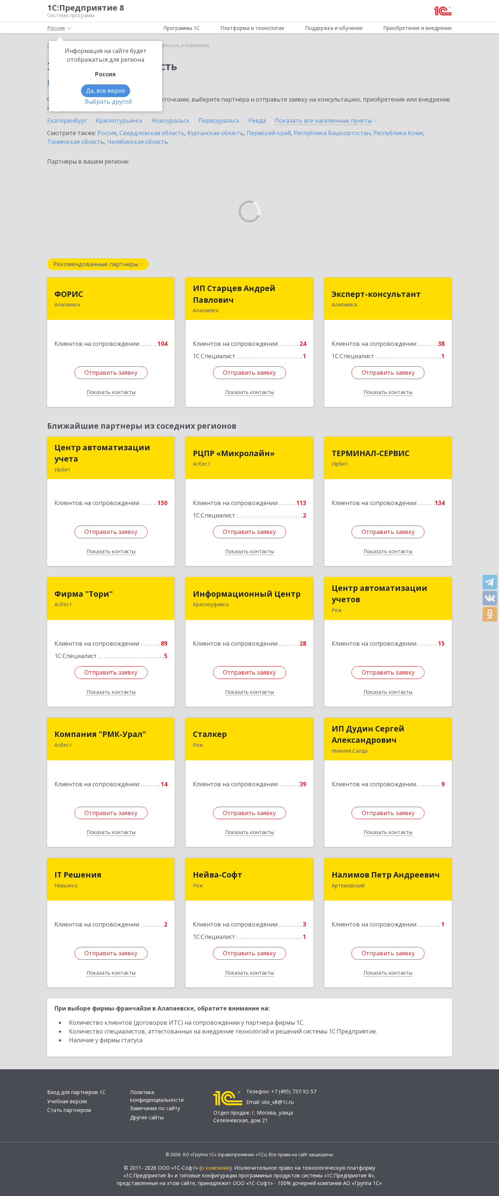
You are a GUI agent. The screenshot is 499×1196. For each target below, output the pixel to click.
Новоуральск (171, 120)
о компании (215, 1167)
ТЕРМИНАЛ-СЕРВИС (371, 453)
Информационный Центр (247, 594)
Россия (107, 133)
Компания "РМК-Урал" (100, 734)
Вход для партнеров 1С (76, 1092)
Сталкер (210, 734)
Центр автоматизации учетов (379, 594)
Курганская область (215, 133)
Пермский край (269, 133)
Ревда (257, 120)
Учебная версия (67, 1101)
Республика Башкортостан (332, 133)
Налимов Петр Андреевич (386, 875)
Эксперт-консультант (376, 294)
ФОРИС (68, 294)
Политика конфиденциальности (157, 1096)
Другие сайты (147, 1117)
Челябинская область (137, 142)
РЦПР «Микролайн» (234, 453)
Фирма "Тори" (83, 594)
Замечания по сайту (155, 1108)
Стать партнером (69, 1110)
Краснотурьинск (119, 120)
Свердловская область (151, 133)
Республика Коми (398, 133)
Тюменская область (75, 142)
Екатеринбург (67, 120)
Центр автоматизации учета (102, 453)
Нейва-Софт (217, 875)
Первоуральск (219, 120)
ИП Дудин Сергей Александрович (368, 734)
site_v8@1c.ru (278, 1101)
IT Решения (78, 875)
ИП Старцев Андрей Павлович (234, 294)
